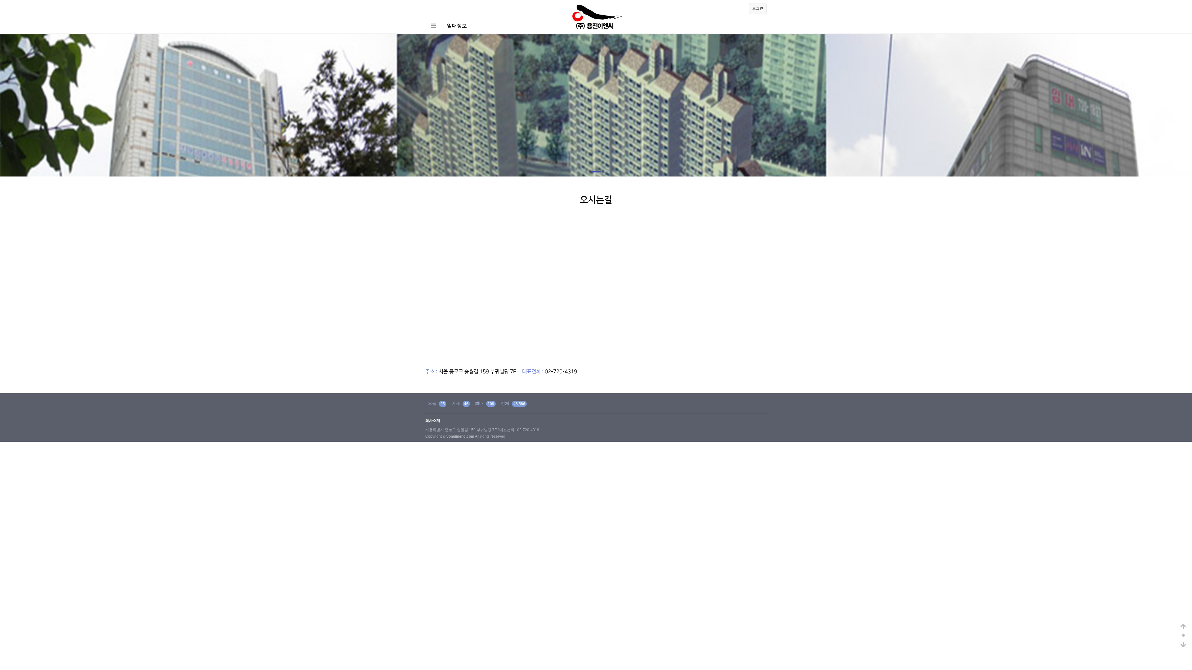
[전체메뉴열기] (433, 26)
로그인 (757, 8)
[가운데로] (1183, 636)
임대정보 (457, 25)
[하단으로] (1183, 645)
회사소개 (432, 421)
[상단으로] (1183, 626)
